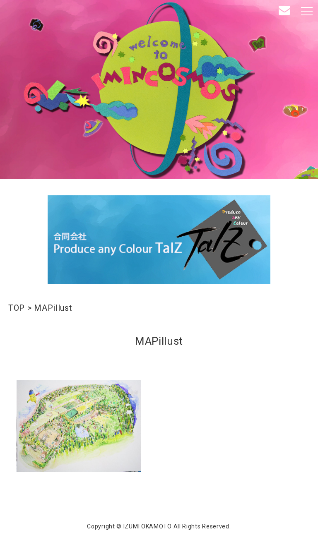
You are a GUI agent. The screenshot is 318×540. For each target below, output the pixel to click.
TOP (16, 308)
